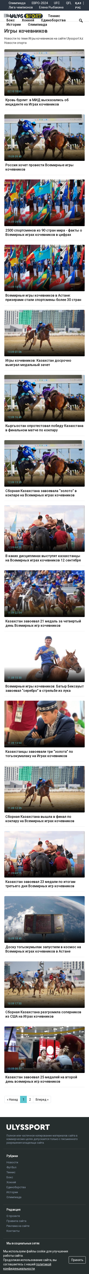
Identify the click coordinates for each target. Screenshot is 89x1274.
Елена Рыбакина (51, 7)
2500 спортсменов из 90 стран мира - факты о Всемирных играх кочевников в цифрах (43, 232)
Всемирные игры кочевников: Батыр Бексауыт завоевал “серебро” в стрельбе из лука (44, 688)
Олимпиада (17, 3)
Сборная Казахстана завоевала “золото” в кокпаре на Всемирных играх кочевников (41, 493)
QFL (69, 3)
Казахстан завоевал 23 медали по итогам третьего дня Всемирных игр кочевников (40, 884)
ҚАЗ (78, 3)
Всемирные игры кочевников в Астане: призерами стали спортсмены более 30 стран (43, 297)
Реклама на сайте (17, 1226)
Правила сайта (16, 1221)
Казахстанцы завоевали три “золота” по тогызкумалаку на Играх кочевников (39, 754)
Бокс (10, 20)
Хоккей (28, 20)
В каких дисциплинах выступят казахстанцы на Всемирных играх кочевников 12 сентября (43, 558)
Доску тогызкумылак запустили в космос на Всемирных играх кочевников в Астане (43, 949)
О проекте (13, 1216)
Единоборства (53, 20)
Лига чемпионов (21, 7)
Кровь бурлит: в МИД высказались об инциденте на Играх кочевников (36, 102)
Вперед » (42, 1099)
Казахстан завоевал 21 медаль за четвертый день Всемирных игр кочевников (43, 623)
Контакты (13, 1230)
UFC (57, 3)
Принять (77, 1260)
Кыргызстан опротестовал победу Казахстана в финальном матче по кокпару (44, 428)
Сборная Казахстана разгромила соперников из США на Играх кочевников (43, 1014)
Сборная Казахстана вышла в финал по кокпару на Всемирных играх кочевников (39, 819)
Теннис (54, 16)
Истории (13, 24)
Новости (13, 16)
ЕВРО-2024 (40, 3)
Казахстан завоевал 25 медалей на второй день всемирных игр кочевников (41, 1079)
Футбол (34, 16)
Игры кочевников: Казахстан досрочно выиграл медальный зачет (38, 362)
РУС (78, 7)
